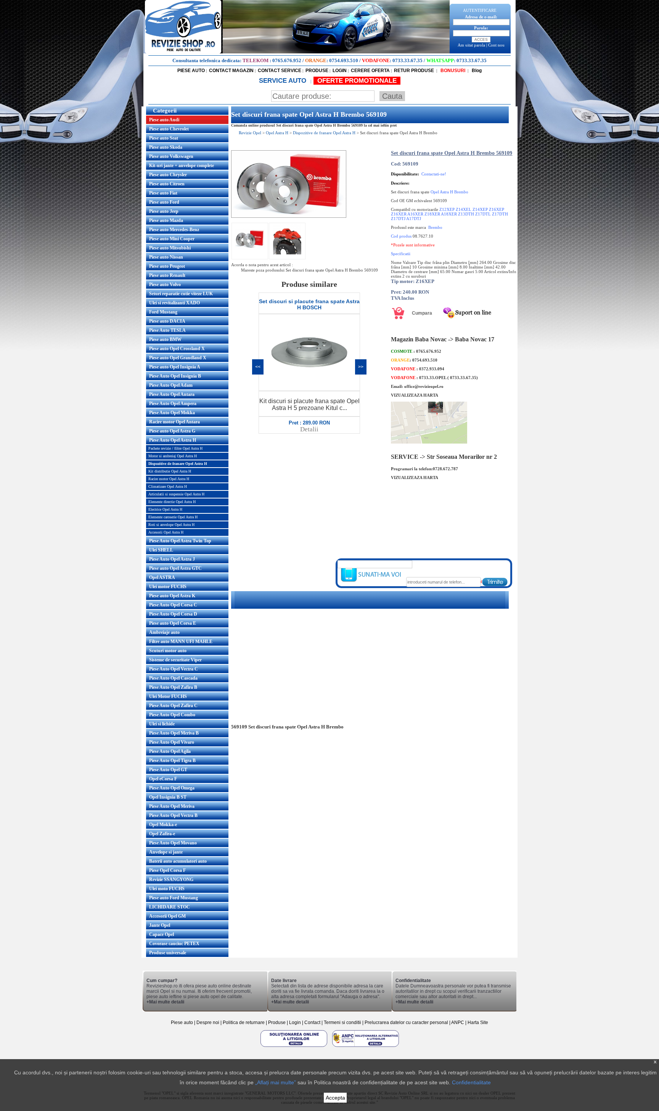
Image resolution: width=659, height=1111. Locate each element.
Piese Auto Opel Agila (170, 751)
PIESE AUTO (191, 70)
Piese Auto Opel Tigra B (172, 760)
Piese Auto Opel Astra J (172, 559)
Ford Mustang (163, 312)
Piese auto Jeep (163, 211)
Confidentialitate (471, 1082)
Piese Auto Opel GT (168, 769)
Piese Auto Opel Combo (172, 714)
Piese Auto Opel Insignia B (175, 376)
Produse (277, 1022)
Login (295, 1022)
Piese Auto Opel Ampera (172, 403)
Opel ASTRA (162, 577)
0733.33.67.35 (407, 60)
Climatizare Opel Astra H (167, 486)
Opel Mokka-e (163, 824)
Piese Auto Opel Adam (171, 385)
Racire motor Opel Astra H (168, 479)
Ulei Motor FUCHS (168, 696)
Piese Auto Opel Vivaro (171, 742)
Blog (476, 70)
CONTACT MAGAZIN (231, 70)
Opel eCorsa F (163, 778)
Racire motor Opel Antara (174, 421)
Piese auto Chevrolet (169, 129)
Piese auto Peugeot (167, 266)
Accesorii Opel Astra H (165, 532)
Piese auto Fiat (163, 193)
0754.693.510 (343, 60)
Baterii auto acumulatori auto (178, 861)
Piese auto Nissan (166, 257)
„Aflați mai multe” (275, 1082)
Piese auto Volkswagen (171, 156)
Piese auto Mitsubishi (170, 248)
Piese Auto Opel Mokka (172, 412)
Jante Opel (159, 925)
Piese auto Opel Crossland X (177, 348)
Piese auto (182, 1022)
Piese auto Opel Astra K (172, 595)
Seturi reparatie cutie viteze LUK (181, 293)
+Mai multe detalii (165, 1002)
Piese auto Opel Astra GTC (175, 568)
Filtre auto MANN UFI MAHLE (180, 641)
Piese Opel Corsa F (167, 870)
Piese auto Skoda (165, 147)
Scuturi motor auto (167, 650)
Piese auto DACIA (167, 321)
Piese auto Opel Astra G (172, 431)
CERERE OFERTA (370, 70)
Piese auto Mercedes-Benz (174, 229)
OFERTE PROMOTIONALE (357, 80)
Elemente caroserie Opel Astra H (173, 517)
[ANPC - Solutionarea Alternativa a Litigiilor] (365, 1046)
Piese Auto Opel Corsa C (173, 605)
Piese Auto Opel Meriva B (174, 733)
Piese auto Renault (167, 275)
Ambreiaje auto (164, 632)
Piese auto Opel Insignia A (174, 367)
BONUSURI (452, 70)
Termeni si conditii (342, 1022)
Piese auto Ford (164, 202)
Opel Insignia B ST (167, 797)
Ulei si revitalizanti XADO (174, 302)
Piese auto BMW (165, 339)
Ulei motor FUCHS (167, 586)
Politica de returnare (244, 1022)
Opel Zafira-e (162, 833)
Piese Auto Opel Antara (171, 394)
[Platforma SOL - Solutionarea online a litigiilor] (294, 1046)
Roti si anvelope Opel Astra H (171, 525)
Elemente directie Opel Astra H (172, 502)
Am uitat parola (471, 45)
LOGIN (340, 70)
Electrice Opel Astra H (165, 509)
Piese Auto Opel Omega (171, 788)
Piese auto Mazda (166, 220)
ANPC (457, 1022)
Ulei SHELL (161, 550)
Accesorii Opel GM (167, 916)
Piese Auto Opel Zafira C (173, 705)
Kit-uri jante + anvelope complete (181, 165)
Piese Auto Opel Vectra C (173, 669)
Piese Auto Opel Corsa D (173, 614)
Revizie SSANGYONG (171, 879)
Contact (312, 1022)
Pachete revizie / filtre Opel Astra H (175, 448)
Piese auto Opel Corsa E (172, 623)
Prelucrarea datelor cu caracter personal (406, 1022)
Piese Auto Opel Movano (173, 843)
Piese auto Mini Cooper (171, 238)
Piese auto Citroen (167, 184)
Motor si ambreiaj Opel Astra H (172, 456)
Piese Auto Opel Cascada (173, 678)
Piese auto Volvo (165, 284)
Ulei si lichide (162, 724)
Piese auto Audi (164, 119)
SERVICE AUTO (283, 80)
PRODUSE (316, 70)
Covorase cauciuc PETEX (174, 943)
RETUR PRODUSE (414, 70)
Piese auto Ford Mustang (173, 897)
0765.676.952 (286, 60)
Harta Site (478, 1022)
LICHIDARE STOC (169, 907)
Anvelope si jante (166, 852)
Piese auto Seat (163, 138)
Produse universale (167, 952)
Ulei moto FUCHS (167, 888)
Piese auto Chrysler (168, 174)
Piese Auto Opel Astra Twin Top (180, 540)
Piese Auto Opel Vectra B (173, 815)
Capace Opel (161, 934)
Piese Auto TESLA (167, 330)
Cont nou (496, 45)
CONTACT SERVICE (279, 70)
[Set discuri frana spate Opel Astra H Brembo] (288, 216)
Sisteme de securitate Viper (175, 659)
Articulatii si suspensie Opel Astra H (176, 494)
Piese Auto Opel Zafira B (173, 687)
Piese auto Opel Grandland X (177, 357)
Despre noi (208, 1022)
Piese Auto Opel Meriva (171, 806)
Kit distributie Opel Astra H (169, 471)
